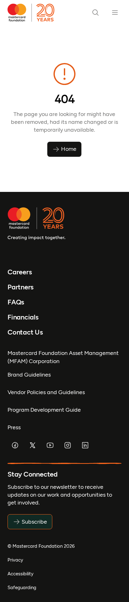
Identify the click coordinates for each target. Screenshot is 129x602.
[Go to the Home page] (33, 12)
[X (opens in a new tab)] (32, 445)
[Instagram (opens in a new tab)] (67, 445)
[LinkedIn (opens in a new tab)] (85, 445)
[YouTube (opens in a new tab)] (50, 445)
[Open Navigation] (115, 12)
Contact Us (25, 332)
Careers (20, 272)
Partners (21, 287)
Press (14, 427)
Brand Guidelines (29, 374)
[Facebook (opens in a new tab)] (15, 445)
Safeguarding (22, 587)
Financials (23, 317)
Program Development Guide (44, 409)
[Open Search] (95, 12)
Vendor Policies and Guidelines (46, 392)
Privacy (15, 560)
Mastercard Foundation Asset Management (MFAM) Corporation (63, 357)
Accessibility (21, 574)
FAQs (16, 302)
